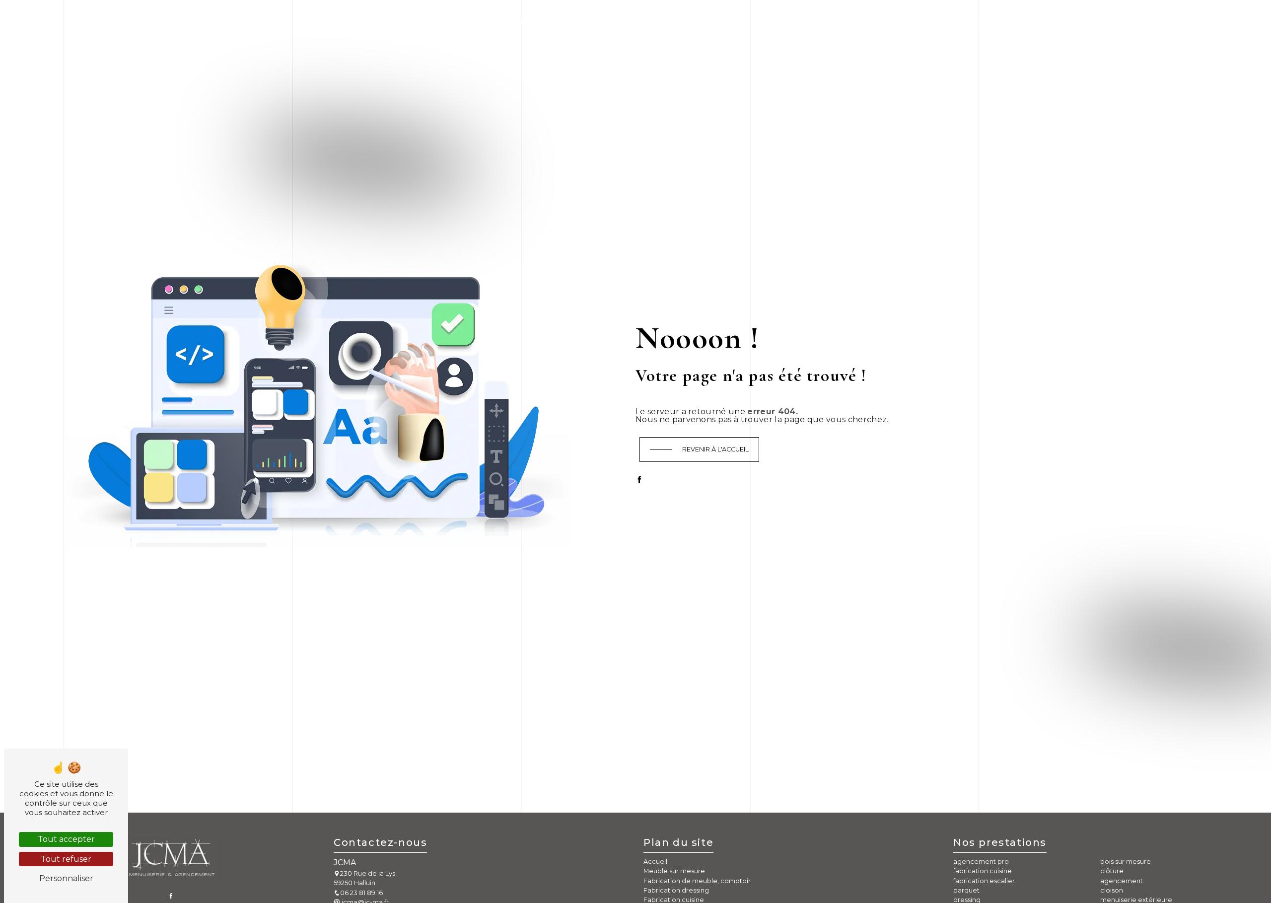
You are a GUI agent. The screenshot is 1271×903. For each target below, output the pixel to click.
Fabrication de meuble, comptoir (475, 21)
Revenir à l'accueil (715, 449)
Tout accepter (66, 839)
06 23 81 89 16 (361, 893)
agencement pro (981, 861)
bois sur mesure (1125, 861)
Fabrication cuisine (704, 21)
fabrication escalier (984, 881)
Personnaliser (66, 878)
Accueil (281, 21)
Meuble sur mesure (350, 21)
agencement (1121, 881)
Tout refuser (66, 859)
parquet (966, 890)
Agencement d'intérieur (809, 21)
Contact (975, 21)
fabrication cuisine (982, 871)
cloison (1111, 890)
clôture (1112, 871)
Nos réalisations (910, 21)
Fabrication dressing (604, 21)
